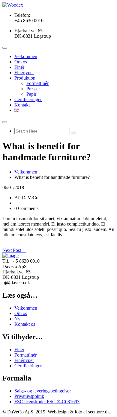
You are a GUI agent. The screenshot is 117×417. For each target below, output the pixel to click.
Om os (20, 61)
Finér (19, 67)
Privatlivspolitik (29, 396)
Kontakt (22, 104)
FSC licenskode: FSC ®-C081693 (47, 401)
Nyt (18, 318)
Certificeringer (28, 99)
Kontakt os (24, 324)
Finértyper (24, 72)
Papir (31, 94)
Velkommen (25, 56)
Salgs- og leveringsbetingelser (42, 390)
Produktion (24, 77)
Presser (33, 88)
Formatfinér (37, 83)
